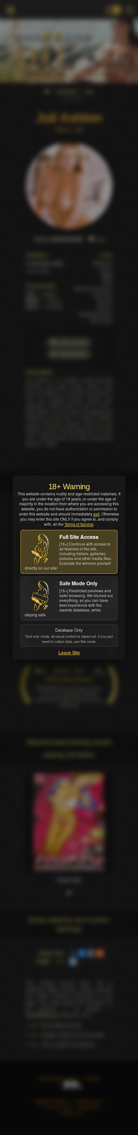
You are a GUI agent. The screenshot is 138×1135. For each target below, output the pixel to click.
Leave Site (69, 652)
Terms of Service (79, 524)
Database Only (69, 635)
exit (96, 513)
